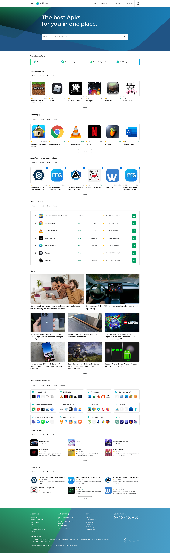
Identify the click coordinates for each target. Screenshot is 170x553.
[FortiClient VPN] (66, 422)
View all (85, 107)
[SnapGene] (135, 409)
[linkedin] (129, 517)
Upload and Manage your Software (65, 522)
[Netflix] (66, 396)
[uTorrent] (89, 422)
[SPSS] (122, 396)
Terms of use (90, 522)
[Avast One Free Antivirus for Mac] (61, 422)
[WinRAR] (43, 396)
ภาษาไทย (33, 542)
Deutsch (36, 539)
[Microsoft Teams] (34, 422)
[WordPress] (126, 409)
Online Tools (33, 532)
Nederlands (83, 539)
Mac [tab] (48, 76)
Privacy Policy (90, 524)
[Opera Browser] (103, 409)
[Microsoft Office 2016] (103, 396)
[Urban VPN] (75, 422)
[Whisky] (122, 409)
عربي (31, 539)
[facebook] (115, 517)
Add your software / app (37, 529)
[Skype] (52, 422)
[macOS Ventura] (135, 396)
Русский (100, 539)
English (41, 539)
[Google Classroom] (34, 409)
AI (112, 3)
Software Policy (62, 525)
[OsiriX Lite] (117, 409)
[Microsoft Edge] (98, 409)
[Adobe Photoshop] (80, 396)
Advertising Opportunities (65, 528)
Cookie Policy (90, 527)
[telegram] (136, 517)
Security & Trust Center (37, 519)
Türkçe (38, 542)
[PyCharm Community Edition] (131, 396)
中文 (49, 542)
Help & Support (34, 522)
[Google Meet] (47, 422)
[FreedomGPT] (135, 422)
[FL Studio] (71, 396)
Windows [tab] (34, 76)
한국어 (77, 539)
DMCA (88, 517)
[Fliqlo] (71, 409)
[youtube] (133, 517)
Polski (89, 539)
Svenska (106, 539)
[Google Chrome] (94, 409)
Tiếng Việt (44, 542)
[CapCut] (75, 396)
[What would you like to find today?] (125, 37)
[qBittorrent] (94, 422)
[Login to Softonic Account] (138, 3)
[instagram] (118, 517)
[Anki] (43, 409)
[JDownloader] (103, 422)
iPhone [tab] (55, 76)
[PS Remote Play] (131, 409)
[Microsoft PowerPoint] (98, 396)
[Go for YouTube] (38, 409)
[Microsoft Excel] (94, 396)
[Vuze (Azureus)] (98, 422)
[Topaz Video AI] (122, 422)
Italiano (68, 539)
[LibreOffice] (108, 396)
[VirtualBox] (66, 409)
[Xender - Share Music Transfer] (80, 409)
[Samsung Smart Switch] (75, 409)
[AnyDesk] (117, 396)
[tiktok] (122, 517)
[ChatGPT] (117, 422)
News (119, 3)
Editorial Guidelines (35, 527)
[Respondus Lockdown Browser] (89, 409)
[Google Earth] (47, 409)
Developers (129, 3)
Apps (96, 3)
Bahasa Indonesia (61, 539)
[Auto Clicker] (61, 409)
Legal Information (91, 519)
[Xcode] (126, 396)
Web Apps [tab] (62, 385)
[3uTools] (38, 396)
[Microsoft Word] (89, 396)
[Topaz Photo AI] (126, 422)
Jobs (31, 524)
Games (104, 3)
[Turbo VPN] (80, 422)
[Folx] (108, 422)
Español (47, 539)
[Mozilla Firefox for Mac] (108, 409)
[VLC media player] (61, 396)
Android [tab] (42, 76)
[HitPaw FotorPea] (131, 422)
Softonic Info (34, 517)
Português (95, 539)
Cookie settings (90, 529)
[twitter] (125, 517)
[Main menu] (31, 3)
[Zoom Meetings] (38, 422)
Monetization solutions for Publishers (65, 518)
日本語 (73, 539)
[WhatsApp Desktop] (43, 422)
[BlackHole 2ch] (34, 396)
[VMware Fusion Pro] (47, 396)
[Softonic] (42, 3)
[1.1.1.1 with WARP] (71, 422)
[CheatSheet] (52, 396)
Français (52, 539)
